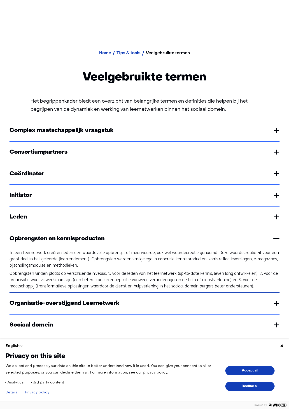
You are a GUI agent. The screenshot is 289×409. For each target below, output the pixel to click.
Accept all (250, 370)
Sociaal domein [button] (31, 325)
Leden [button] (18, 217)
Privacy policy (37, 392)
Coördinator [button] (26, 174)
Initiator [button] (20, 195)
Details (11, 392)
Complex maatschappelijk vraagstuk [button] (61, 130)
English (13, 345)
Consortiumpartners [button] (38, 152)
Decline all (250, 386)
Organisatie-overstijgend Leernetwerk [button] (64, 303)
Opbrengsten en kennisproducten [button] (57, 239)
